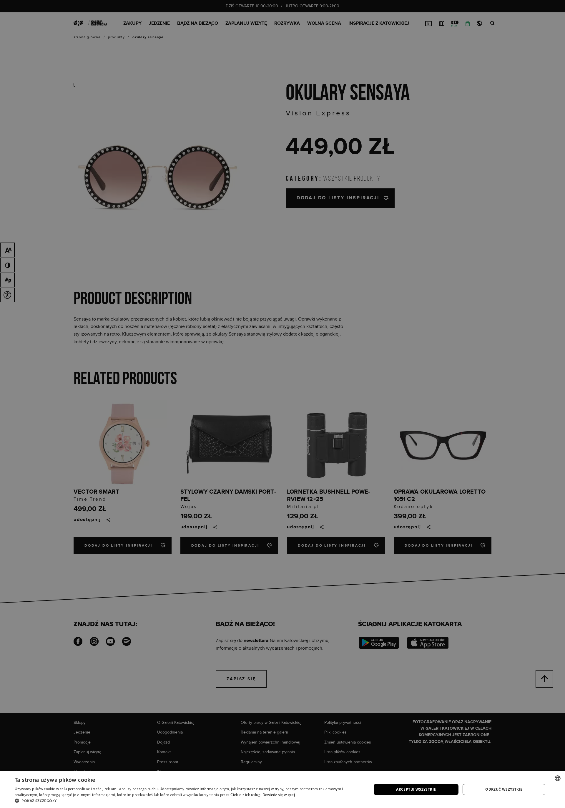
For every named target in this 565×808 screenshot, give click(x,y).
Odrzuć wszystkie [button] (503, 789)
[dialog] (282, 404)
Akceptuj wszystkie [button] (416, 789)
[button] (188, 801)
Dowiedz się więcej (278, 794)
